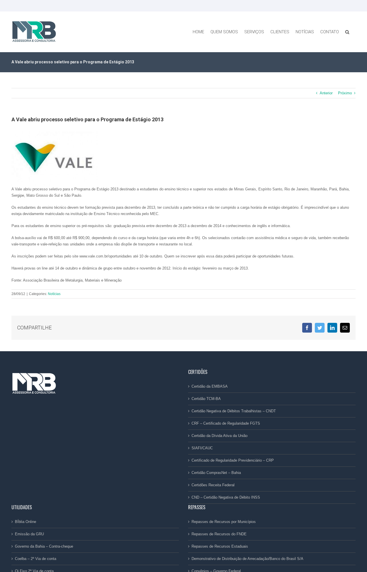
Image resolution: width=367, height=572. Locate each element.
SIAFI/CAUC (202, 448)
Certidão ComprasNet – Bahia (216, 473)
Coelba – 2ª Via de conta (35, 559)
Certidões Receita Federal (213, 485)
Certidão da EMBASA (210, 386)
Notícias (54, 294)
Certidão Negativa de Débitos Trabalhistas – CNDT (234, 411)
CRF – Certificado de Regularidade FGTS (226, 423)
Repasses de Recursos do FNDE (219, 534)
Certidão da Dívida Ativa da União (219, 436)
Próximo (345, 93)
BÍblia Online (25, 522)
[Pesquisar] (347, 31)
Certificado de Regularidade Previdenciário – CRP (233, 460)
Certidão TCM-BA (206, 399)
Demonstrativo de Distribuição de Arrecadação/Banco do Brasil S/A (247, 559)
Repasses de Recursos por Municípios (224, 522)
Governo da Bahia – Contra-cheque (44, 546)
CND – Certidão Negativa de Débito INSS (226, 497)
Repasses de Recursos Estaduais (220, 546)
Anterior (326, 93)
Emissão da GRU (29, 534)
